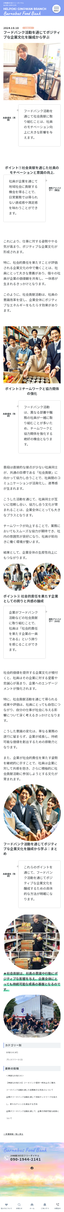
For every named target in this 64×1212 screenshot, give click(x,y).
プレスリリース (13, 1059)
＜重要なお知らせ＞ (15, 1075)
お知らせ (10, 1052)
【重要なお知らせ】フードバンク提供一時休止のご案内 (30, 1082)
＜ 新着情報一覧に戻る (13, 1134)
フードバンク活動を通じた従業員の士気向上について (29, 1089)
